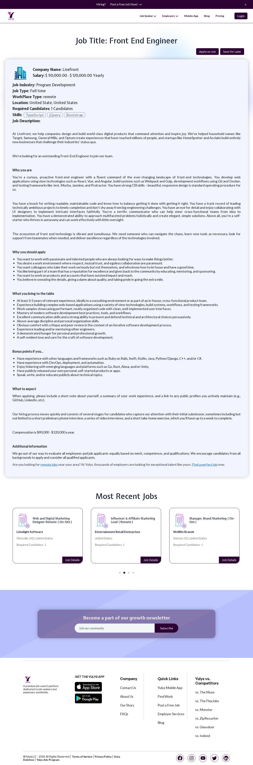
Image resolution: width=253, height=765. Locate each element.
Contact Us (128, 688)
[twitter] (214, 758)
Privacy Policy (103, 756)
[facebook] (180, 758)
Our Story (127, 705)
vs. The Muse (204, 692)
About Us (126, 696)
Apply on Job (207, 51)
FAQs (124, 714)
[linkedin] (226, 758)
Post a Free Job (169, 705)
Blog (207, 15)
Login (240, 16)
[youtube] (203, 758)
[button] (120, 573)
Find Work (165, 696)
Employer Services (171, 714)
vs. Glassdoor (204, 727)
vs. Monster (203, 710)
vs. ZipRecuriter (207, 718)
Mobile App (191, 15)
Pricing (220, 15)
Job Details (72, 560)
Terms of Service (82, 756)
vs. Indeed (202, 736)
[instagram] (191, 758)
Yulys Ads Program (47, 759)
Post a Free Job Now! (124, 4)
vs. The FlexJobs (207, 701)
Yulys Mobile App (170, 688)
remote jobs (49, 464)
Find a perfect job (204, 464)
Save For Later (232, 51)
